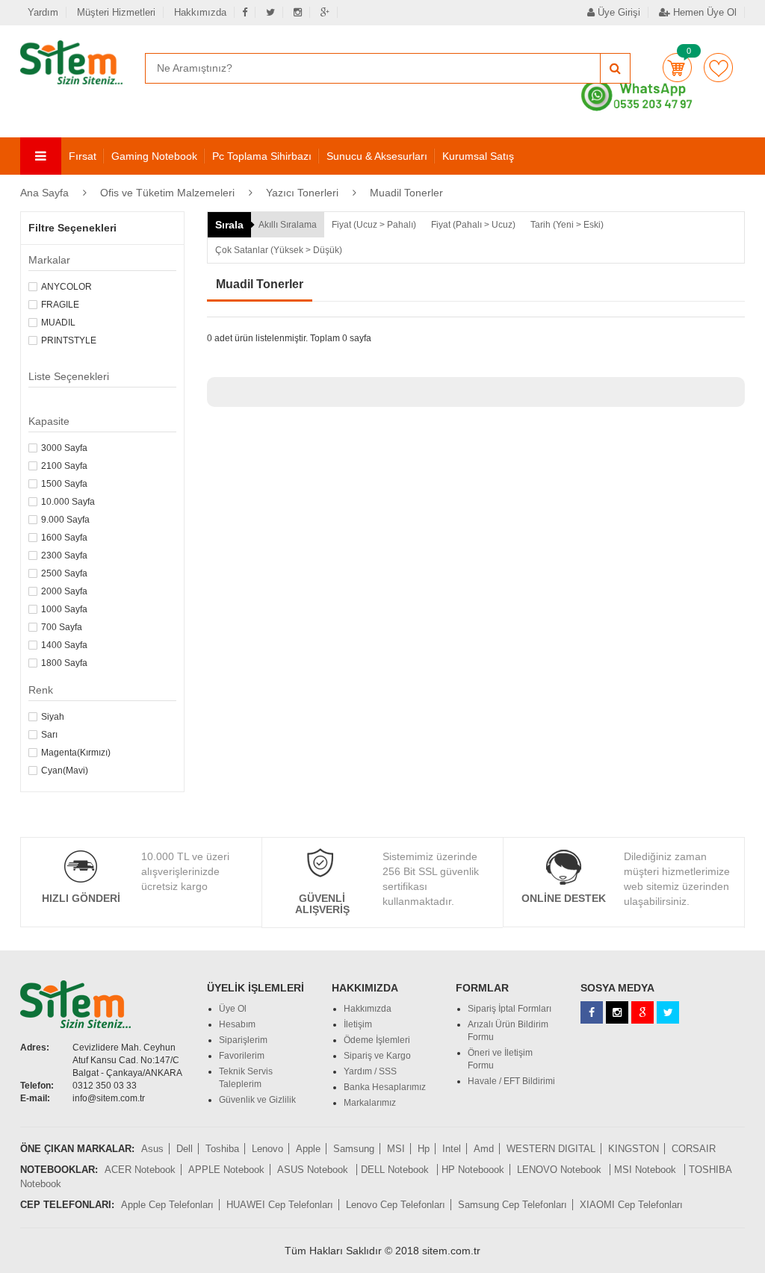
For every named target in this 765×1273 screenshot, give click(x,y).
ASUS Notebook (314, 1169)
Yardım (43, 12)
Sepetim (677, 67)
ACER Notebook (140, 1169)
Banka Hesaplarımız (385, 1087)
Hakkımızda (200, 12)
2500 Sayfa (64, 573)
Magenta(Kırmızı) (76, 752)
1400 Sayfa (64, 645)
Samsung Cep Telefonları (512, 1204)
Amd (484, 1148)
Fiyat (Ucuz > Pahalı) (374, 225)
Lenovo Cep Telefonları (395, 1204)
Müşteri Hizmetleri (116, 12)
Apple (308, 1148)
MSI (396, 1148)
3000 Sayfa (64, 447)
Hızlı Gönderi (81, 898)
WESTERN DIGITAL (551, 1148)
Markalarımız (370, 1103)
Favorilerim (718, 67)
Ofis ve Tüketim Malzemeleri (167, 193)
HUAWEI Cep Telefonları (279, 1204)
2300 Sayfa (64, 555)
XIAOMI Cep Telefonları (631, 1204)
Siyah (52, 716)
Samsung (353, 1148)
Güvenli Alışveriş (322, 903)
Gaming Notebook (154, 156)
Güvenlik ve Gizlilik (257, 1100)
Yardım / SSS (370, 1071)
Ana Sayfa (44, 193)
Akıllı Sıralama (287, 225)
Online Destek (563, 898)
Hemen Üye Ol (703, 12)
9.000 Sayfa (65, 519)
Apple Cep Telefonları (167, 1204)
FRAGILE (60, 304)
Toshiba (222, 1148)
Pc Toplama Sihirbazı (262, 156)
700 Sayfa (61, 627)
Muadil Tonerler (406, 193)
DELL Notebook (396, 1169)
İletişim (358, 1024)
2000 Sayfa (64, 591)
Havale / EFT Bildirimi (511, 1081)
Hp (424, 1148)
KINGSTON (633, 1148)
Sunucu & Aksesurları (376, 156)
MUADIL (58, 322)
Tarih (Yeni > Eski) (567, 225)
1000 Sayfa (64, 609)
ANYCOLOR (66, 286)
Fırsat (82, 156)
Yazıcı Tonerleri (302, 193)
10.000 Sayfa (68, 501)
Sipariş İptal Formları (509, 1008)
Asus (152, 1148)
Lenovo (267, 1148)
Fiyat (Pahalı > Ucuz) (473, 225)
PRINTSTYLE (68, 340)
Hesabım (237, 1024)
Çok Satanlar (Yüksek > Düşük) (278, 250)
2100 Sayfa (64, 465)
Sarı (49, 734)
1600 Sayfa (64, 537)
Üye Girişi (617, 12)
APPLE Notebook (226, 1169)
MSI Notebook (646, 1169)
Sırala (229, 225)
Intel (451, 1148)
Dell (184, 1148)
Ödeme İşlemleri (377, 1040)
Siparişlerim (243, 1040)
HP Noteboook (473, 1169)
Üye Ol (233, 1008)
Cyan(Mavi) (64, 770)
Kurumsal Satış (478, 156)
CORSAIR (694, 1148)
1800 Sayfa (64, 663)
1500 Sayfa (64, 483)
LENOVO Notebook (560, 1169)
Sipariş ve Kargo (377, 1056)
